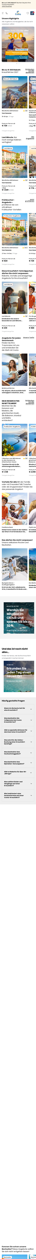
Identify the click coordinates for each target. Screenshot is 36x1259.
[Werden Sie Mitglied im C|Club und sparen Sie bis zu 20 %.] (19, 618)
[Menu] (3, 13)
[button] (27, 13)
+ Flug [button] (31, 126)
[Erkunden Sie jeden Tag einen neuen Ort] (19, 676)
